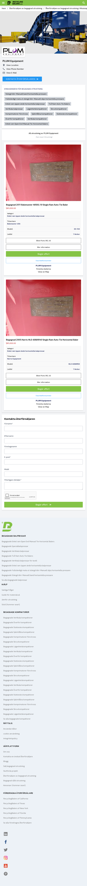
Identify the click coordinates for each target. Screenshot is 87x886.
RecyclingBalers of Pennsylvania (17, 818)
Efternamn (8, 436)
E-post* (7, 457)
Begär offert (43, 254)
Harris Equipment (14, 359)
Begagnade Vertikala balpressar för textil (19, 560)
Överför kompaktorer (15, 119)
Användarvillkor (10, 729)
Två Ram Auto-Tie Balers (59, 104)
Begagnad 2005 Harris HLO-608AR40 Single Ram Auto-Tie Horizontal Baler (42, 339)
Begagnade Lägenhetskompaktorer (18, 646)
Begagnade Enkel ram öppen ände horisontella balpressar (26, 565)
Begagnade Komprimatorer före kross (19, 637)
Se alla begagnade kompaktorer (17, 719)
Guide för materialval (11, 595)
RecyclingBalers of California (15, 798)
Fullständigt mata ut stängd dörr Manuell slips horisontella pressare (35, 99)
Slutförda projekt (10, 771)
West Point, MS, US (43, 241)
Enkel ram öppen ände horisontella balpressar (25, 104)
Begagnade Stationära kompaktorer (18, 627)
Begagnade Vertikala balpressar (15, 551)
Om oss (6, 751)
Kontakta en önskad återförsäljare (18, 756)
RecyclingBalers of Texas (14, 803)
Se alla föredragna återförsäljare (17, 822)
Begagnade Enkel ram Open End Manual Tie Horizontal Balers (28, 541)
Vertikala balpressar (14, 109)
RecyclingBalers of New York (15, 808)
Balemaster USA (13, 224)
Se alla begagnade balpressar (14, 580)
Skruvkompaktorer (59, 109)
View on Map (43, 272)
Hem (4, 8)
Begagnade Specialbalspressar (15, 546)
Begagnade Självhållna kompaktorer (18, 632)
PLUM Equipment (43, 265)
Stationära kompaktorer (67, 114)
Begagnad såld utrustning (14, 780)
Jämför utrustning (9, 599)
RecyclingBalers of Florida (14, 813)
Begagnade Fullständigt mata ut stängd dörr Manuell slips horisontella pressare (36, 570)
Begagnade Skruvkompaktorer (16, 642)
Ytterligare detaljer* (13, 480)
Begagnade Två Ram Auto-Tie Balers (17, 556)
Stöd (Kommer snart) (11, 604)
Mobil (6, 469)
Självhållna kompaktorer (42, 114)
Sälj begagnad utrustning (14, 766)
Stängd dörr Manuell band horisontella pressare (26, 94)
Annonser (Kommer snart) (14, 785)
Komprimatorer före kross (17, 114)
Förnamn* (8, 423)
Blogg (5, 761)
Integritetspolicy (10, 738)
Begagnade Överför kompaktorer (17, 622)
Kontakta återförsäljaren (21, 79)
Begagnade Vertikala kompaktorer (18, 617)
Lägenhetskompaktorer (37, 109)
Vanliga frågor (8, 590)
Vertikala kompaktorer (37, 119)
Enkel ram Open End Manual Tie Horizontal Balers (27, 124)
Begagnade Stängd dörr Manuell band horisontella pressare (27, 575)
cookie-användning (11, 733)
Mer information (43, 247)
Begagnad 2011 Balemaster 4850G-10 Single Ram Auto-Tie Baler (37, 204)
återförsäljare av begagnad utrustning (25, 8)
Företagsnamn (10, 446)
